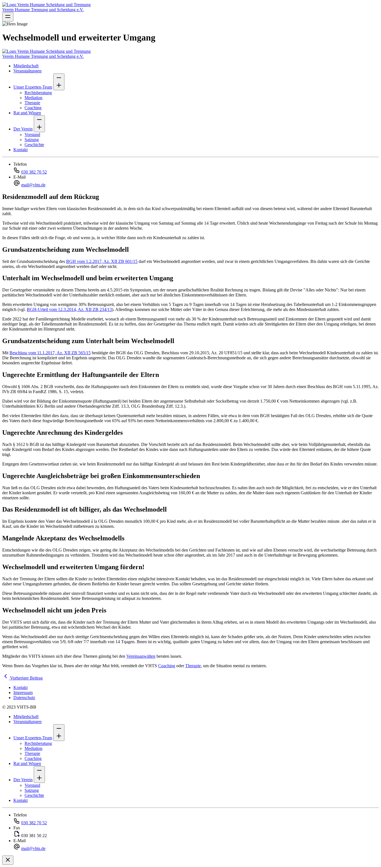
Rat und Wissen (27, 112)
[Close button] (7, 860)
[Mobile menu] (7, 17)
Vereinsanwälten (140, 656)
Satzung (32, 139)
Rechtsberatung (38, 92)
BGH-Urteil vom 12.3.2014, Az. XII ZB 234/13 (69, 309)
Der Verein (23, 129)
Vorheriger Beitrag (26, 678)
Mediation (33, 97)
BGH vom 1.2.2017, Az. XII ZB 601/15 (102, 261)
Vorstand (32, 134)
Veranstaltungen (27, 70)
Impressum (23, 692)
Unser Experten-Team (32, 87)
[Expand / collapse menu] (58, 81)
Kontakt (20, 149)
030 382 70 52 (34, 172)
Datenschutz (24, 697)
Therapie (32, 102)
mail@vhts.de (33, 184)
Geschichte (34, 144)
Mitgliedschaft (25, 65)
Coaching (33, 107)
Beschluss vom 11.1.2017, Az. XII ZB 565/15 (50, 352)
